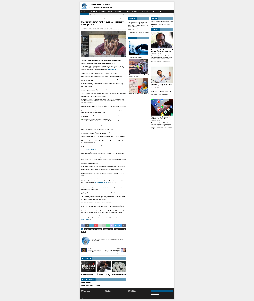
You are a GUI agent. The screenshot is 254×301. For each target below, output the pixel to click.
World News (118, 11)
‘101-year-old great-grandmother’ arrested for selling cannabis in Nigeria (139, 94)
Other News (145, 11)
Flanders (106, 229)
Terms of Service (108, 291)
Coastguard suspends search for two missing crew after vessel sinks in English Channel (137, 23)
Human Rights (136, 11)
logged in (89, 285)
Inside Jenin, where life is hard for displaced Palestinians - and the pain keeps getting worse (138, 31)
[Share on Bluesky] (120, 225)
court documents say (113, 69)
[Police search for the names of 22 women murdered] (88, 266)
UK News (110, 11)
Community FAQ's (131, 290)
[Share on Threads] (124, 225)
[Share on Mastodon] (112, 225)
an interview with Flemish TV (102, 182)
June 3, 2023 (85, 28)
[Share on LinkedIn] (91, 225)
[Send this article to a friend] (100, 225)
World (108, 28)
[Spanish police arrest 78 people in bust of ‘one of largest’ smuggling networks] (104, 266)
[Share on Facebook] (83, 225)
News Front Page (94, 11)
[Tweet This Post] (87, 225)
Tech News (127, 11)
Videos (154, 11)
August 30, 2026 (155, 53)
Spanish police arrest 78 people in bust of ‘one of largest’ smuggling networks (103, 274)
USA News (103, 11)
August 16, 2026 (155, 120)
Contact (83, 290)
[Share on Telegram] (116, 225)
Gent (111, 229)
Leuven (83, 231)
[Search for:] (166, 14)
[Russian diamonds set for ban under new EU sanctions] (119, 266)
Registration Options (85, 291)
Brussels (99, 229)
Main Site (83, 11)
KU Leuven (122, 229)
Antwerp (87, 229)
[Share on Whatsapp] (108, 225)
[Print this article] (104, 225)
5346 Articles (110, 237)
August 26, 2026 (155, 87)
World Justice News (94, 28)
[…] (151, 63)
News (88, 18)
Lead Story (102, 28)
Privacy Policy (107, 290)
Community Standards (132, 291)
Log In (159, 11)
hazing (116, 229)
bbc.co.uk (87, 222)
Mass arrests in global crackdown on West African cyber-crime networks (138, 56)
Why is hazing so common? (90, 149)
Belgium (93, 229)
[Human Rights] (162, 40)
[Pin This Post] (96, 225)
